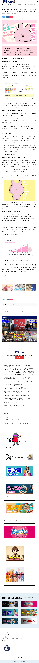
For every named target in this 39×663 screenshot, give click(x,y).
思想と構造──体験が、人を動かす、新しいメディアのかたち (13, 638)
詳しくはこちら (19, 357)
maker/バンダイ (26, 381)
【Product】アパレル (7, 398)
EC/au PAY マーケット (24, 374)
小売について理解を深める (11, 476)
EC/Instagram (31, 374)
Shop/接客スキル (19, 384)
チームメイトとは (5, 637)
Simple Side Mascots (21, 118)
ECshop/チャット (32, 378)
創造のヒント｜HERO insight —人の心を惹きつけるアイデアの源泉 (13, 406)
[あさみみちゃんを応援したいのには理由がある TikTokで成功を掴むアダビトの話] (7, 287)
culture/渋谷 (23, 365)
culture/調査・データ (7, 366)
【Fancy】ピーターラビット (6, 391)
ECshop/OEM (19, 377)
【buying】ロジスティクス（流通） (20, 388)
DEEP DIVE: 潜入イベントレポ (10, 372)
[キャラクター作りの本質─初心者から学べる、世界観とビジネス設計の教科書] (19, 287)
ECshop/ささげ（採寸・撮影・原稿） (27, 377)
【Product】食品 (16, 401)
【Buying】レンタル (12, 388)
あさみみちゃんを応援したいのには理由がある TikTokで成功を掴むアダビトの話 (7, 292)
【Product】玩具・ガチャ (20, 399)
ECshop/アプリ (6, 378)
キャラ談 (8, 13)
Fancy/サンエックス (13, 381)
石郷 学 (7, 304)
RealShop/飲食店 (15, 384)
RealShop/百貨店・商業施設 (8, 384)
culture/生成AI (27, 365)
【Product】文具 (13, 399)
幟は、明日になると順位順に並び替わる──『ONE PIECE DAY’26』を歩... (16, 419)
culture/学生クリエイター (14, 365)
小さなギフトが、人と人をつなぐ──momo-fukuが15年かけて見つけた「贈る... (16, 423)
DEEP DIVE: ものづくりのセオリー (11, 368)
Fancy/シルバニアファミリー (21, 381)
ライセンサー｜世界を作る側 (13, 13)
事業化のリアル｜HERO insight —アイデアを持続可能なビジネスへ (14, 405)
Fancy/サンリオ (17, 381)
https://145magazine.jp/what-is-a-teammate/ (11, 538)
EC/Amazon (19, 374)
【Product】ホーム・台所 (7, 399)
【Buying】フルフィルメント (8, 387)
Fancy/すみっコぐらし (6, 381)
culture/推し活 (19, 365)
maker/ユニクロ (30, 381)
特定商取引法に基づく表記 (7, 639)
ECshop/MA (15, 377)
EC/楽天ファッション (6, 377)
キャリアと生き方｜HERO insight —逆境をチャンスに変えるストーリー (14, 402)
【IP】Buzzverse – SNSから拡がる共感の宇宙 (10, 304)
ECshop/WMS (22, 377)
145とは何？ (8, 447)
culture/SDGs (9, 365)
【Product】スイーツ (29, 398)
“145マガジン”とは (5, 634)
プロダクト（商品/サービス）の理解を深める (12, 520)
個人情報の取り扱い (5, 639)
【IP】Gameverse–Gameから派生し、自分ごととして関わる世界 (12, 392)
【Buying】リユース (7, 388)
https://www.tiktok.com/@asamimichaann (22, 223)
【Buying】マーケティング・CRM (25, 387)
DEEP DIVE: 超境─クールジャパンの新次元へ (11, 374)
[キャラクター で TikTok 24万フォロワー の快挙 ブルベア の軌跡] (31, 287)
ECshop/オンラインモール (13, 378)
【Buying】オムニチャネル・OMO (9, 385)
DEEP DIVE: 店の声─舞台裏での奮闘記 (26, 371)
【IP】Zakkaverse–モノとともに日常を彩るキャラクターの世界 (12, 395)
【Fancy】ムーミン (10, 391)
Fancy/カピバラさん (9, 381)
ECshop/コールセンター (26, 378)
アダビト (12, 50)
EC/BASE (29, 374)
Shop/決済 (23, 384)
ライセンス (19, 13)
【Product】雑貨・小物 (8, 401)
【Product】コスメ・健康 (21, 398)
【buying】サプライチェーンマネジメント (21, 385)
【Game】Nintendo (13, 391)
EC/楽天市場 (11, 377)
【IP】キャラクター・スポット (25, 395)
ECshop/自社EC (22, 380)
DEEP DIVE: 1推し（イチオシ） (16, 366)
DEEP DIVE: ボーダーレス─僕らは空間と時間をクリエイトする (16, 369)
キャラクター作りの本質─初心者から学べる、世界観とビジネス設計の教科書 (19, 292)
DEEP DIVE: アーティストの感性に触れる (26, 368)
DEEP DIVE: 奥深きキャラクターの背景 (22, 304)
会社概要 (3, 640)
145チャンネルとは (5, 635)
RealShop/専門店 (23, 382)
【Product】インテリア (14, 398)
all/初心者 (5, 365)
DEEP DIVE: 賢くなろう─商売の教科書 (25, 372)
